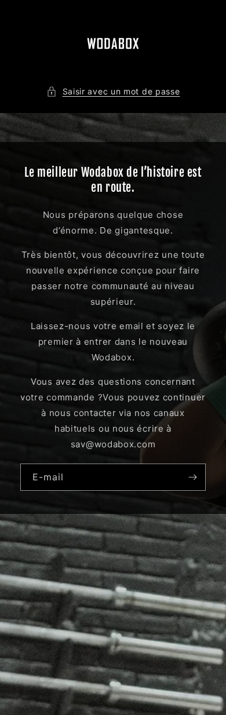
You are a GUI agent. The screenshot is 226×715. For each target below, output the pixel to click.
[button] (113, 91)
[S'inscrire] (192, 477)
